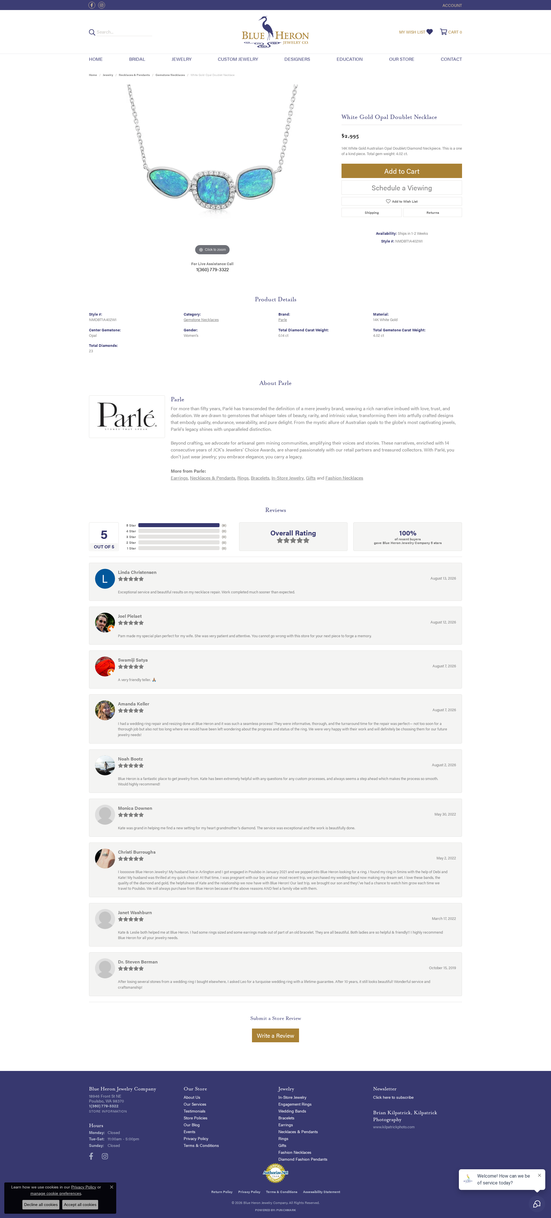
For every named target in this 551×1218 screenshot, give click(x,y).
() (224, 525)
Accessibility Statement (321, 1191)
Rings (243, 477)
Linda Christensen (137, 572)
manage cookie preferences (55, 1193)
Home (96, 59)
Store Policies (195, 1118)
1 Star (131, 548)
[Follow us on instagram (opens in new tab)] (101, 5)
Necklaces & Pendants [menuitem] (298, 1131)
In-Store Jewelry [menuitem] (292, 1097)
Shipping (372, 212)
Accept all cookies (80, 1204)
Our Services (195, 1104)
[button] (451, 5)
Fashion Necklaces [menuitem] (294, 1152)
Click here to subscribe (393, 1097)
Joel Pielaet (130, 616)
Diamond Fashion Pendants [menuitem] (302, 1159)
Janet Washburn (135, 912)
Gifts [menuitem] (282, 1145)
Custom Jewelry (238, 59)
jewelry (108, 75)
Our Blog (192, 1124)
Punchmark (286, 1210)
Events (189, 1131)
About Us (192, 1097)
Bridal (137, 59)
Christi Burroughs (137, 852)
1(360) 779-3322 (212, 269)
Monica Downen (135, 808)
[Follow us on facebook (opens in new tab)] (91, 5)
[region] (212, 171)
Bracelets (260, 477)
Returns (432, 212)
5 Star (131, 525)
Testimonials (194, 1111)
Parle (282, 319)
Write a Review (275, 1035)
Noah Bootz (130, 758)
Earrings (179, 477)
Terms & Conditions (201, 1145)
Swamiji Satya (133, 659)
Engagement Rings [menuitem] (295, 1104)
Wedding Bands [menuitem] (292, 1111)
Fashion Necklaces (344, 477)
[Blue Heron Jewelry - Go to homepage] (275, 32)
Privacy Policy (196, 1138)
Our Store (401, 59)
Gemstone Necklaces (170, 75)
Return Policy (221, 1191)
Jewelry (181, 59)
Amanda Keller (133, 703)
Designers (297, 59)
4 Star (131, 530)
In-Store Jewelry (287, 477)
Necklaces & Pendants (134, 75)
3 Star (131, 536)
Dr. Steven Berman (138, 961)
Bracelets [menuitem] (286, 1118)
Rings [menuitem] (283, 1138)
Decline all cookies (41, 1204)
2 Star (131, 542)
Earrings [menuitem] (285, 1124)
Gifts (311, 477)
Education (350, 59)
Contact (451, 59)
